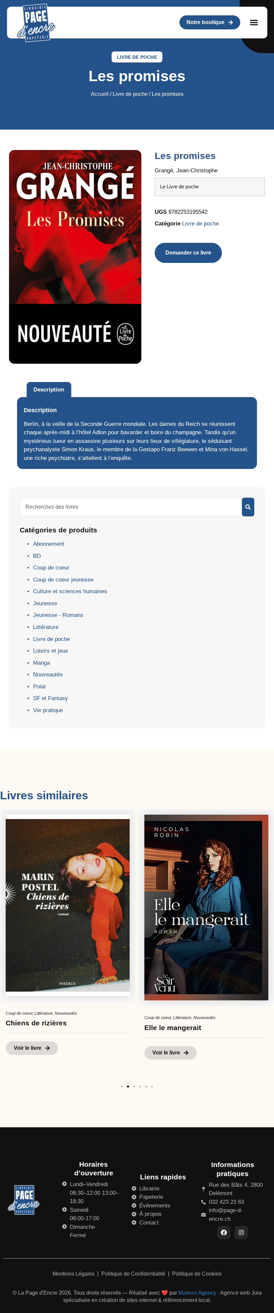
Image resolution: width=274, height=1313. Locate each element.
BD (37, 556)
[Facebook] (224, 1232)
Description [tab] (48, 389)
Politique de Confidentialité (134, 1274)
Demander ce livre (188, 253)
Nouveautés (48, 674)
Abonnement (48, 544)
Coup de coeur (51, 567)
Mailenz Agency (197, 1293)
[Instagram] (241, 1232)
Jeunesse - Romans (58, 615)
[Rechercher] (248, 507)
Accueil (100, 94)
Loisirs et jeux (50, 651)
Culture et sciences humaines (70, 591)
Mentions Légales (74, 1274)
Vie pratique (48, 710)
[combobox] (131, 507)
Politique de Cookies (197, 1274)
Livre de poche (137, 57)
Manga (41, 663)
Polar (39, 686)
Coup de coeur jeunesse (63, 580)
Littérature (45, 627)
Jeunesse (45, 603)
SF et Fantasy (50, 698)
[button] (254, 22)
